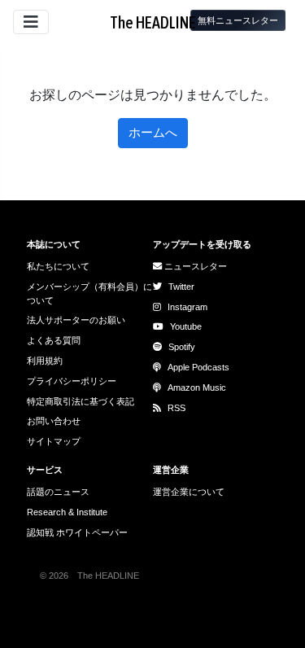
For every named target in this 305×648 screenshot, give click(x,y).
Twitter (181, 286)
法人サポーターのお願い (76, 320)
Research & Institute (67, 512)
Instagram (187, 307)
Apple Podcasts (198, 367)
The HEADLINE (153, 22)
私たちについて (58, 266)
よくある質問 (54, 340)
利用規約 (45, 361)
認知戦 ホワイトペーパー (77, 532)
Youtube (186, 326)
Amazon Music (197, 387)
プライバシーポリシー (71, 381)
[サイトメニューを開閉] (31, 22)
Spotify (181, 347)
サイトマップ (54, 441)
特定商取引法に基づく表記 (80, 401)
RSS (176, 408)
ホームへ (153, 132)
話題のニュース (58, 492)
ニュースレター (194, 266)
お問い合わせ (54, 421)
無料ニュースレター (238, 20)
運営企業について (188, 492)
